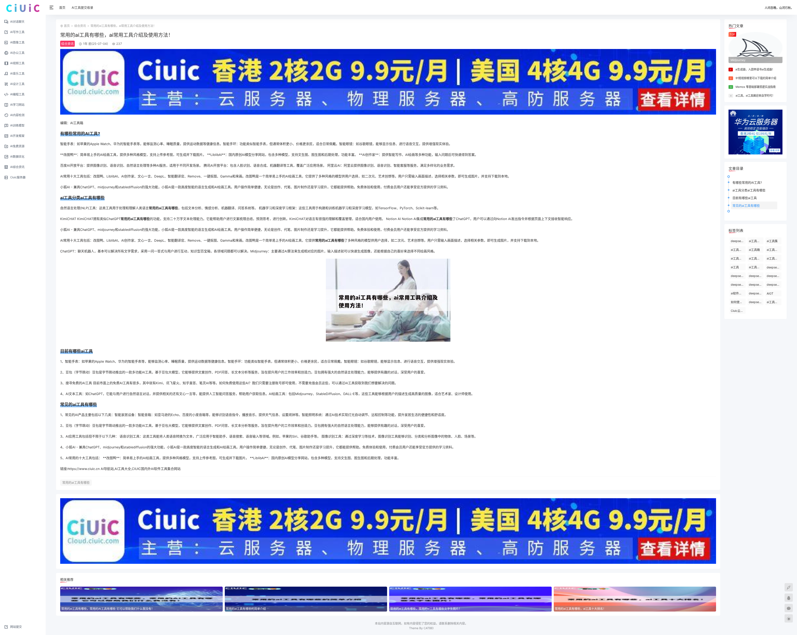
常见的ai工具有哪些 (746, 206)
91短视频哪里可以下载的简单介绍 (756, 78)
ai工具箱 (754, 249)
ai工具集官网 (774, 258)
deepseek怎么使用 (756, 284)
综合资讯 (80, 25)
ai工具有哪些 (756, 241)
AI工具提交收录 (82, 8)
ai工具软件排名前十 (756, 267)
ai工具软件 (756, 258)
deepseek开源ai (774, 276)
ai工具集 (772, 241)
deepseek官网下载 (738, 284)
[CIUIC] (22, 7)
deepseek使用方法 (738, 276)
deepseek (773, 267)
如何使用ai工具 (738, 302)
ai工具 (735, 267)
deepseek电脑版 (774, 284)
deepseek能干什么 (738, 241)
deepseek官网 (756, 302)
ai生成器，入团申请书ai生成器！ (755, 69)
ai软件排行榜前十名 (738, 293)
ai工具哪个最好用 (774, 302)
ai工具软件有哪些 (738, 258)
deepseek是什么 (756, 293)
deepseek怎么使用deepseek (756, 276)
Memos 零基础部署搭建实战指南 (756, 86)
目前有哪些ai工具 (744, 198)
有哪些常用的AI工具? (747, 183)
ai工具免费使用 (738, 249)
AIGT (770, 293)
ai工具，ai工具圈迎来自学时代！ (755, 95)
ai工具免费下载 (774, 249)
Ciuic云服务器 (738, 310)
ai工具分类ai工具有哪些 (748, 190)
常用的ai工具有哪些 (76, 483)
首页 (62, 8)
